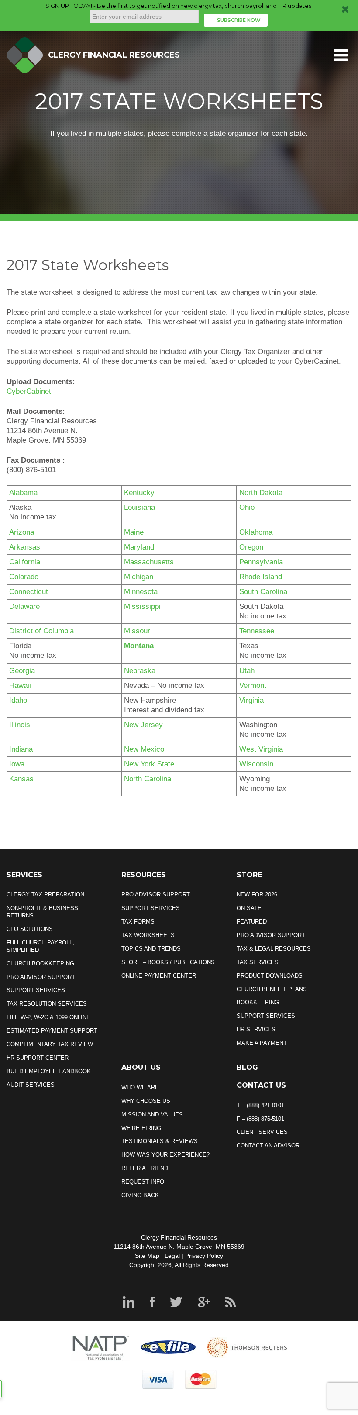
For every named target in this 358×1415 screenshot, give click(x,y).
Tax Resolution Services (47, 1003)
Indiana (21, 749)
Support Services (36, 990)
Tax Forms (138, 921)
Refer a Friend (144, 1168)
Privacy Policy (204, 1255)
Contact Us (261, 1085)
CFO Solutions (30, 929)
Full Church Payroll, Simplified (40, 946)
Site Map (147, 1255)
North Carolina (147, 779)
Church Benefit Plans (272, 989)
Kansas (21, 779)
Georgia (22, 670)
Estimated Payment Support (52, 1030)
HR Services (256, 1029)
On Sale (249, 908)
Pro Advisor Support (41, 977)
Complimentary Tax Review (50, 1044)
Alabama (23, 492)
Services (24, 875)
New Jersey (143, 725)
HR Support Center (38, 1057)
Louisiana (139, 507)
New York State (149, 764)
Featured (252, 921)
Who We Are (140, 1087)
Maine (134, 532)
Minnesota (141, 591)
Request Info (142, 1181)
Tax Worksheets (148, 935)
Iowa (16, 764)
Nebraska (139, 670)
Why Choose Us (145, 1101)
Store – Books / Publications (168, 962)
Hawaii (20, 685)
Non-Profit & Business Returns (42, 912)
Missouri (138, 631)
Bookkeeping (258, 1002)
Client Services (262, 1132)
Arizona (21, 532)
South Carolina (263, 591)
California (24, 562)
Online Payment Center (158, 975)
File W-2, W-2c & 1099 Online (48, 1017)
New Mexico (144, 749)
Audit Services (31, 1085)
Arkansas (24, 547)
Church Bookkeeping (40, 963)
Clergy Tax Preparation (45, 894)
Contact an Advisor (268, 1145)
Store (249, 875)
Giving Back (140, 1195)
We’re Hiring (141, 1128)
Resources (143, 875)
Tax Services (258, 962)
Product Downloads (270, 975)
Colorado (23, 577)
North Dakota (260, 492)
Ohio (247, 507)
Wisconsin (256, 764)
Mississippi (142, 606)
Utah (247, 670)
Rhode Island (260, 577)
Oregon (251, 547)
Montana (139, 646)
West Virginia (261, 749)
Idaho (18, 700)
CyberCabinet (29, 391)
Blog (247, 1067)
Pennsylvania (261, 562)
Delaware (24, 606)
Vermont (252, 685)
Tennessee (256, 631)
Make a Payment (262, 1043)
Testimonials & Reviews (159, 1141)
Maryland (139, 547)
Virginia (251, 700)
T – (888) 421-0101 (260, 1105)
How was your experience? (165, 1154)
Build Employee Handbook (49, 1071)
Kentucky (139, 492)
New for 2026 (257, 894)
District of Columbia (41, 631)
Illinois (19, 725)
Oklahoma (255, 532)
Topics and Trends (151, 948)
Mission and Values (152, 1114)
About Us (141, 1067)
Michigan (138, 577)
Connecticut (28, 591)
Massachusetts (149, 562)
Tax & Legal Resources (274, 948)
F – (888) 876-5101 (260, 1119)
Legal (172, 1255)
